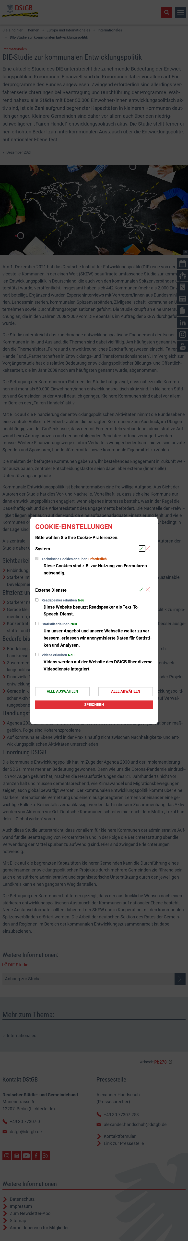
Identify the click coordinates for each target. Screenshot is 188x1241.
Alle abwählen (125, 691)
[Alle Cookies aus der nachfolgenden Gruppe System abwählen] (149, 548)
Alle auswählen (62, 691)
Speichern (94, 704)
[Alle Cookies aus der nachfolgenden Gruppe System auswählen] (142, 548)
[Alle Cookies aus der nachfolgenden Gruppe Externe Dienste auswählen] (142, 590)
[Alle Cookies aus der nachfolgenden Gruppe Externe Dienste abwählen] (149, 590)
